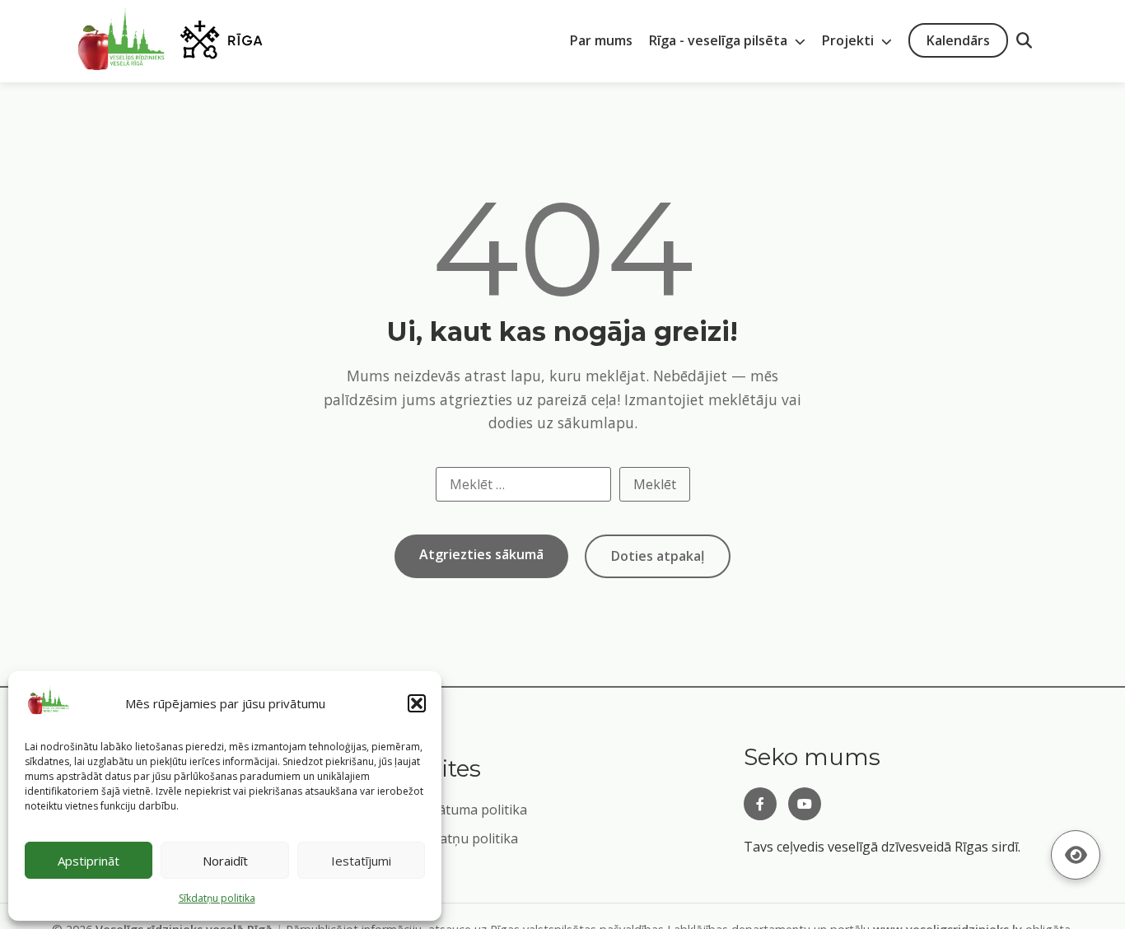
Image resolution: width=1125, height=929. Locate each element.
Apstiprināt (88, 860)
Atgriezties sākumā (481, 554)
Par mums (601, 40)
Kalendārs (958, 40)
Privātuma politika (470, 810)
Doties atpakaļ (657, 556)
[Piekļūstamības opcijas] (1075, 855)
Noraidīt (225, 860)
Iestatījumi (361, 860)
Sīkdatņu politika (466, 838)
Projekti (849, 40)
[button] (416, 703)
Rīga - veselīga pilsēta (720, 40)
